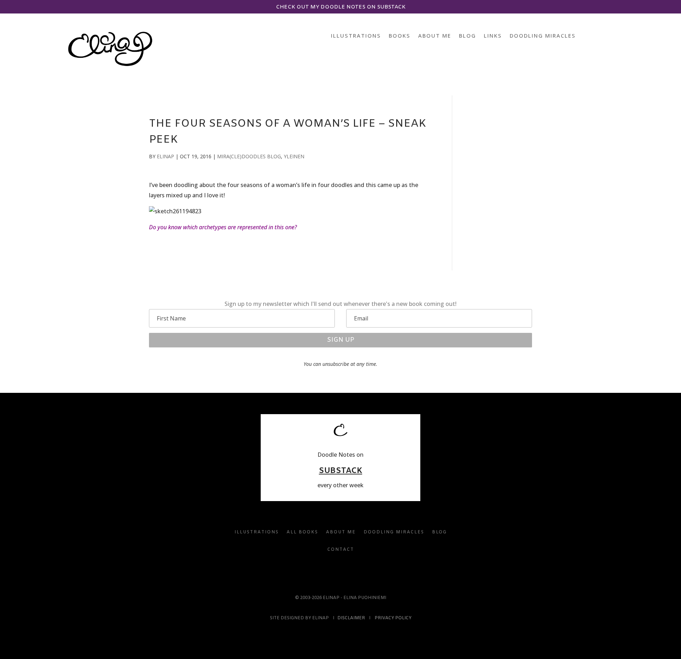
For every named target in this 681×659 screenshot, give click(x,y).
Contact (340, 550)
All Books (302, 532)
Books (399, 36)
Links (493, 36)
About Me (434, 36)
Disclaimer (351, 618)
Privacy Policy (393, 618)
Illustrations (356, 36)
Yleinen (294, 156)
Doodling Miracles (543, 36)
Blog (467, 36)
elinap (165, 156)
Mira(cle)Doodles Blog (249, 156)
